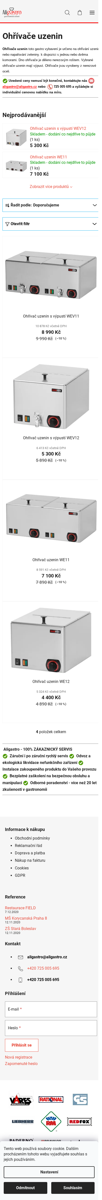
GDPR (20, 875)
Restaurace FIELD (20, 908)
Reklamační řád (28, 845)
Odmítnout (25, 1187)
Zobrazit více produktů (49, 186)
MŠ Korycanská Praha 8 (26, 918)
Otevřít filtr (20, 223)
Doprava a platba (30, 853)
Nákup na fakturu (30, 860)
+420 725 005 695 (43, 968)
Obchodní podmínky (32, 838)
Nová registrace (18, 1057)
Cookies (22, 868)
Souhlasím (72, 1187)
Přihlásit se (22, 1045)
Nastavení (49, 1172)
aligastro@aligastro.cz (19, 86)
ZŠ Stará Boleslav (20, 929)
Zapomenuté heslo (21, 1063)
